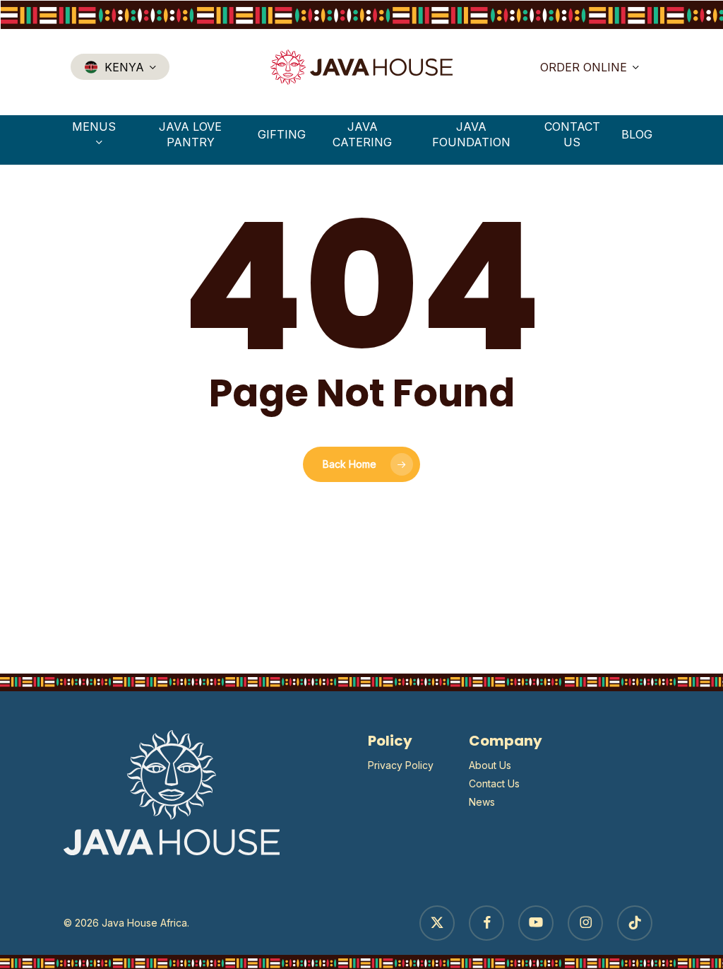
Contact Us (494, 783)
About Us (490, 765)
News (482, 802)
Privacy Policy (401, 765)
